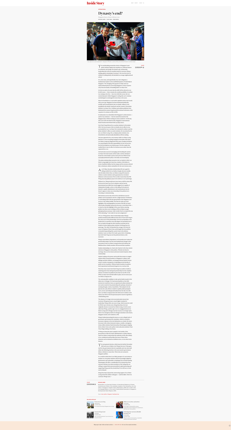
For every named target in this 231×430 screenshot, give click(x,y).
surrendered (101, 157)
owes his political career (108, 178)
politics (105, 394)
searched (108, 197)
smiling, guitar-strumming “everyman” (108, 73)
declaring (104, 213)
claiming (128, 233)
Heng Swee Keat (118, 305)
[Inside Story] (96, 3)
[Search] (143, 4)
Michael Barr (101, 19)
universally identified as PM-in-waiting (118, 135)
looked (123, 287)
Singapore (110, 394)
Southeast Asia (116, 394)
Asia (102, 394)
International (102, 9)
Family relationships (103, 248)
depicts (111, 67)
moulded (100, 106)
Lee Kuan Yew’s (120, 122)
